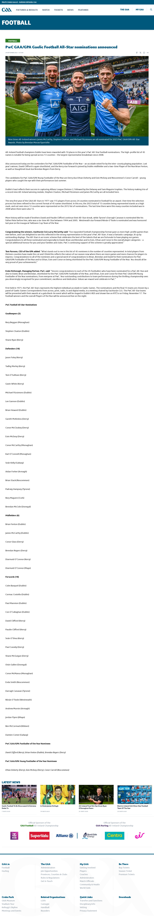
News (70, 9)
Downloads (125, 897)
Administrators (87, 877)
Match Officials (87, 881)
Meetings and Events (11, 910)
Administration (48, 867)
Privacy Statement (88, 910)
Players (83, 871)
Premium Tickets (127, 874)
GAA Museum (8, 900)
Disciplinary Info (87, 903)
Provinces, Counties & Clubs (54, 874)
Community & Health (90, 884)
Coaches (84, 874)
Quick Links (86, 897)
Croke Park (8, 897)
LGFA (43, 900)
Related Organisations (53, 897)
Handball (45, 907)
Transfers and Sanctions (91, 900)
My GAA (140, 9)
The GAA (124, 9)
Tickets (58, 9)
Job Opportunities (49, 871)
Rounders (45, 910)
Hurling (5, 871)
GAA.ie (6, 864)
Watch (46, 9)
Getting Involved (87, 867)
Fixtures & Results (27, 9)
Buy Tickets (124, 867)
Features (83, 9)
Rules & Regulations (50, 877)
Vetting (83, 907)
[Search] (151, 10)
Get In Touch (47, 881)
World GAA (85, 887)
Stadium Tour (8, 903)
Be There (123, 864)
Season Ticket (125, 871)
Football (6, 867)
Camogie (45, 903)
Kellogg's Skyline (10, 907)
